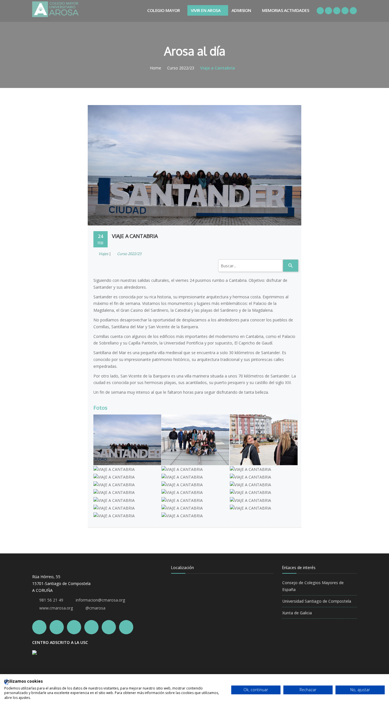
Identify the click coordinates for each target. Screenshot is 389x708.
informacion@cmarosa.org (100, 600)
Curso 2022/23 (180, 68)
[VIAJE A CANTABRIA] (127, 415)
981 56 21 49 (51, 600)
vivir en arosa (205, 10)
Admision (241, 10)
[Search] (290, 265)
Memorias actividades (285, 10)
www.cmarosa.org (56, 608)
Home (155, 68)
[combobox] (250, 265)
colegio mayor (163, 10)
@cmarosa (95, 608)
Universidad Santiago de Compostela (316, 601)
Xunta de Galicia (297, 612)
